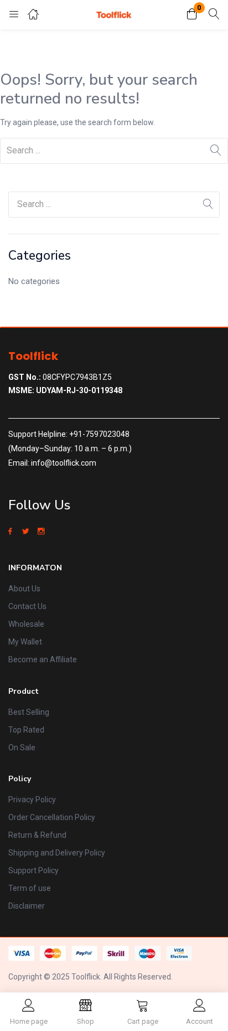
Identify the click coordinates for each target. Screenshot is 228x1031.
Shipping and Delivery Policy (56, 852)
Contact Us (27, 606)
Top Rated (26, 729)
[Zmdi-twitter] (25, 532)
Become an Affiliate (42, 659)
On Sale (21, 747)
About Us (24, 588)
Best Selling (28, 712)
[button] (192, 15)
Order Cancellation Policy (51, 817)
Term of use (29, 888)
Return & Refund (37, 835)
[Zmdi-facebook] (10, 532)
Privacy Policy (32, 799)
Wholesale (26, 624)
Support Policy (33, 870)
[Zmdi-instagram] (41, 532)
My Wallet (25, 641)
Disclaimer (26, 905)
